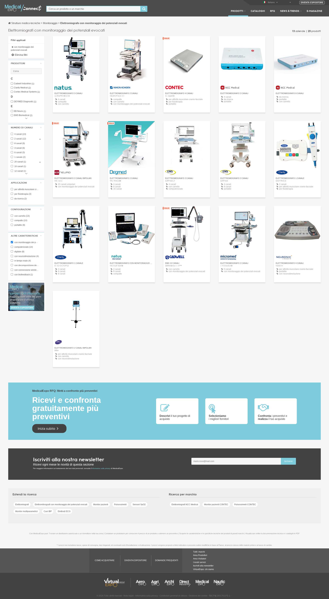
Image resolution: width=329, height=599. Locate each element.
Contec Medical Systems (27, 92)
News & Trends (289, 10)
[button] (26, 63)
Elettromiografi (22, 504)
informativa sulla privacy (101, 468)
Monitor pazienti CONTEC (216, 504)
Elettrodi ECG (64, 511)
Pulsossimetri (120, 504)
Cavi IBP (48, 511)
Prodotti (237, 10)
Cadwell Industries (24, 83)
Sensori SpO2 (139, 504)
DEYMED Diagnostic (25, 101)
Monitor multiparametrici (26, 511)
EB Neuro (20, 111)
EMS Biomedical (23, 115)
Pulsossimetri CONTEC (245, 504)
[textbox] (93, 9)
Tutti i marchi (199, 552)
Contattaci (76, 42)
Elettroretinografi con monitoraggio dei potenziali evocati (61, 504)
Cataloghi (258, 10)
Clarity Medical (22, 87)
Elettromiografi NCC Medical (185, 504)
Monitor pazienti (100, 504)
